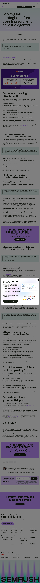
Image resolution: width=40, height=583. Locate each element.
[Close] (37, 280)
